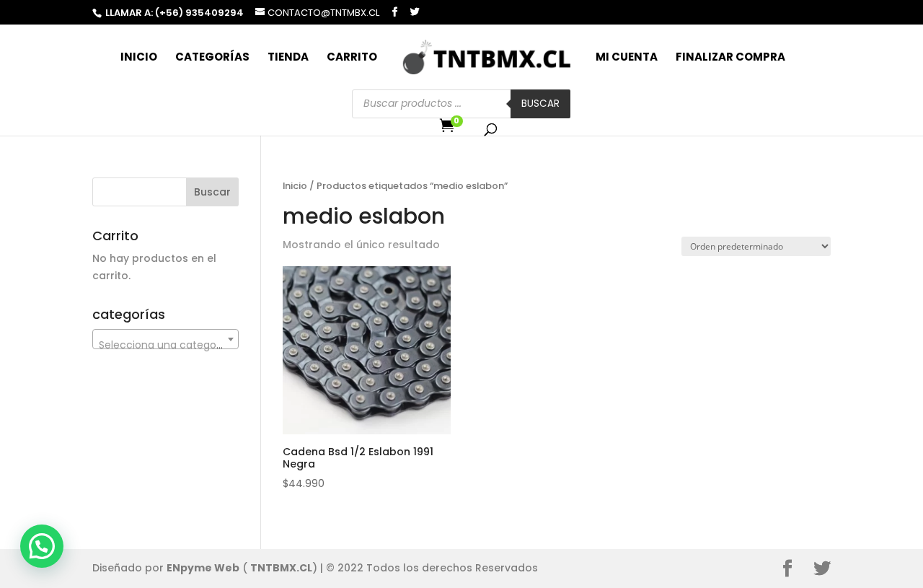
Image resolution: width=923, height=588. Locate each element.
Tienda (288, 58)
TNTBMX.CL (281, 568)
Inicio (138, 58)
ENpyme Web (203, 568)
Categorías (212, 58)
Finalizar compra (730, 58)
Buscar (540, 103)
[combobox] (165, 339)
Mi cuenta (627, 58)
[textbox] (165, 345)
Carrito (352, 58)
